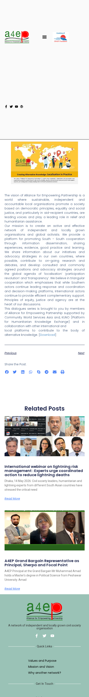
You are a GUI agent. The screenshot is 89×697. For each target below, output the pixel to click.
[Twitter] (11, 106)
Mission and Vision (41, 667)
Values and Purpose (42, 661)
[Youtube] (16, 106)
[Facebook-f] (6, 106)
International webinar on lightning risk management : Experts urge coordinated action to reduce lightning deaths (44, 470)
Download (47, 335)
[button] (44, 37)
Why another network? (44, 673)
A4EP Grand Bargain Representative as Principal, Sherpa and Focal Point (42, 562)
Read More (12, 498)
